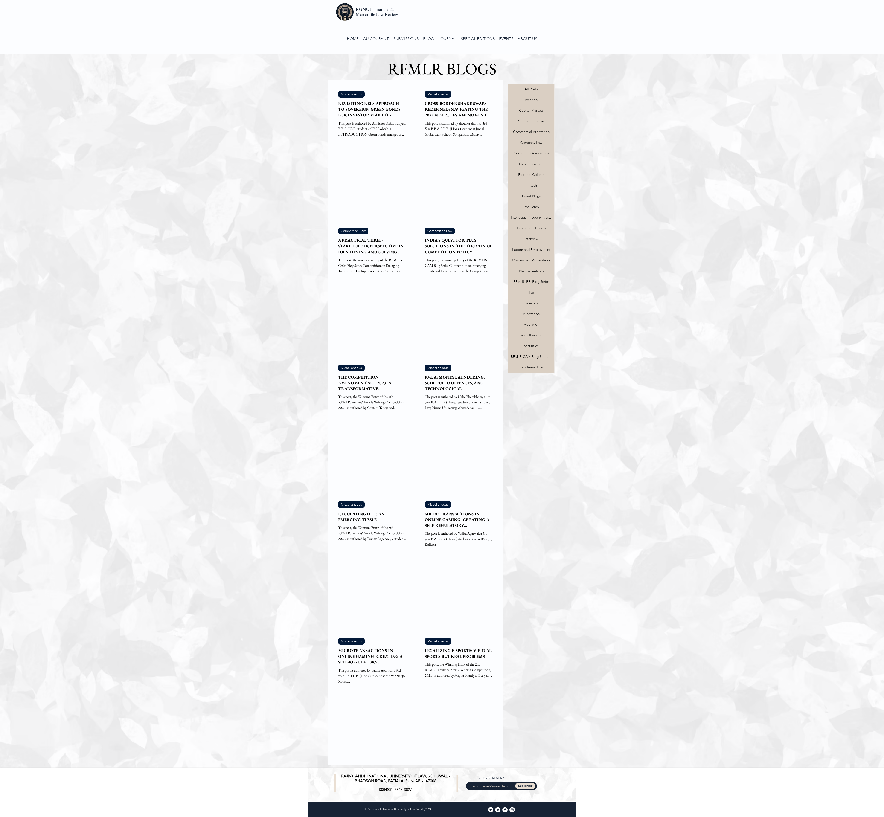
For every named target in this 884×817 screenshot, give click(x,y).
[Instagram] (512, 809)
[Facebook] (505, 809)
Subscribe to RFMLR (487, 778)
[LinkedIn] (497, 809)
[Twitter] (490, 809)
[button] (406, 38)
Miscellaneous (351, 94)
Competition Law (353, 231)
